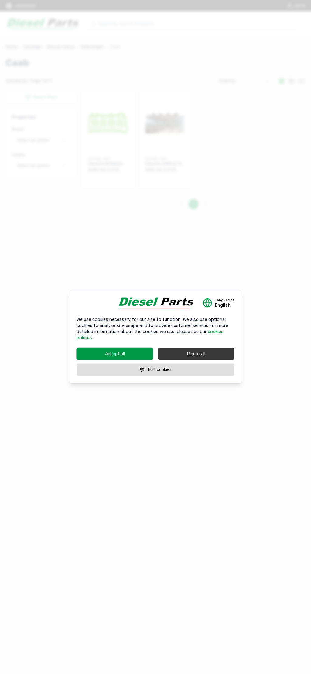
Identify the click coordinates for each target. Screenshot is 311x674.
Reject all (196, 353)
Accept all (115, 353)
